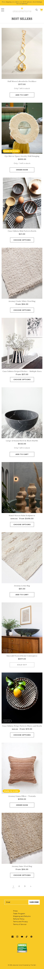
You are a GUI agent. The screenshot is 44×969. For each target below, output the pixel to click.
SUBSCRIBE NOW (32, 491)
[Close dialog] (41, 473)
